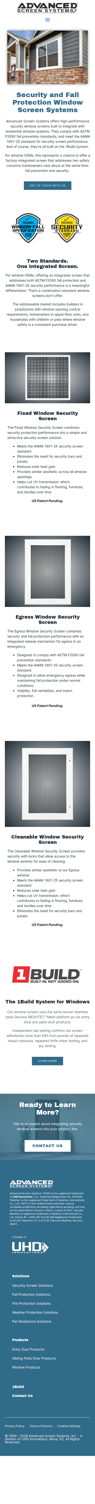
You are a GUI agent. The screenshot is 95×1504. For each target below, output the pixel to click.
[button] (47, 19)
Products (20, 1340)
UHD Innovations (23, 1196)
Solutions (20, 1276)
